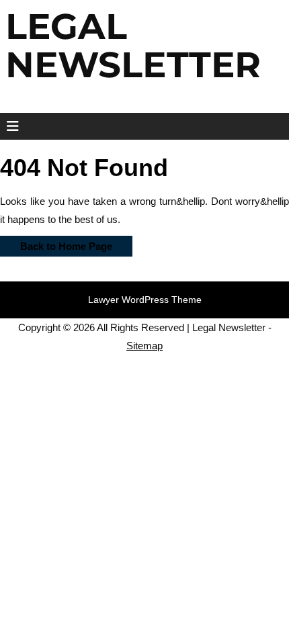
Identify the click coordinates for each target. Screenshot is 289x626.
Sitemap (144, 345)
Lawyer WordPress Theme (145, 299)
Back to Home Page (56, 244)
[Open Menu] (8, 126)
